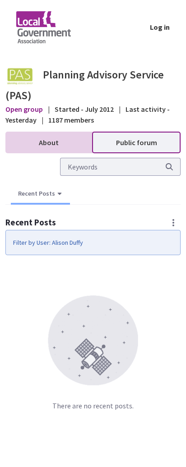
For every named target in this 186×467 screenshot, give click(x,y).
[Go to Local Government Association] (51, 27)
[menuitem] (48, 142)
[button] (173, 222)
